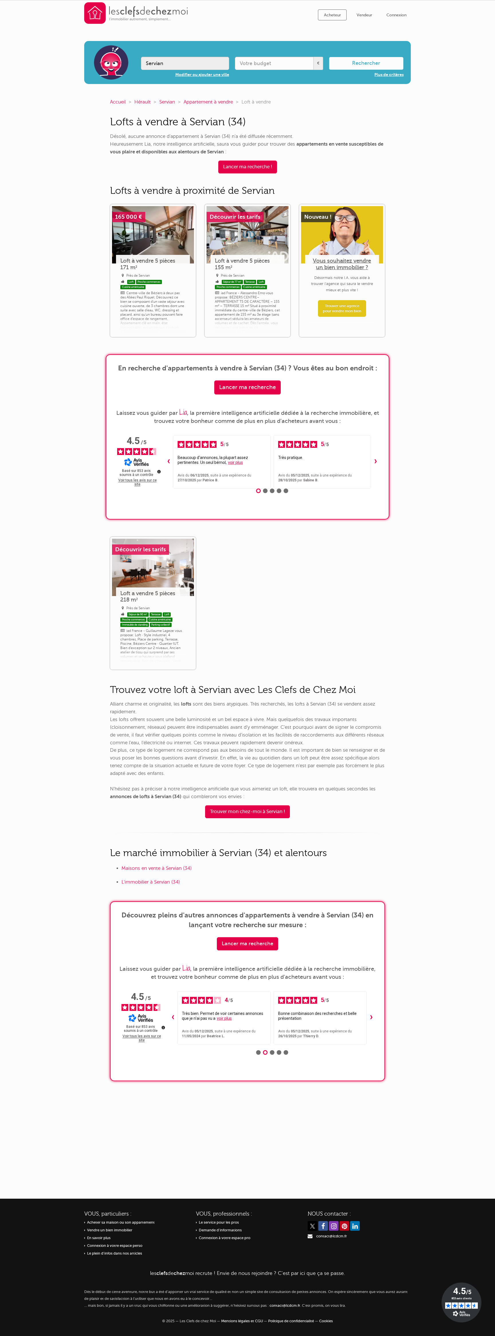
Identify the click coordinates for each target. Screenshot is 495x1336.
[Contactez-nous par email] (310, 1236)
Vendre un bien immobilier (109, 1230)
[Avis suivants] (376, 462)
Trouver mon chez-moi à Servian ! (247, 811)
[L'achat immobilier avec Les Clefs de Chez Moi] (136, 13)
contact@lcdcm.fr (331, 1236)
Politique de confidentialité (291, 1321)
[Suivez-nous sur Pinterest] (344, 1226)
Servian (167, 102)
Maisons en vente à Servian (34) (156, 868)
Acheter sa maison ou (121, 1222)
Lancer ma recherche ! (247, 166)
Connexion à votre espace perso (114, 1246)
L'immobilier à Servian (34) (150, 882)
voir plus (235, 462)
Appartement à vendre (208, 102)
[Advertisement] (247, 1135)
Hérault (142, 102)
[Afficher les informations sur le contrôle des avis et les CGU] (159, 471)
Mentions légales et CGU (242, 1321)
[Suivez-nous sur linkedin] (355, 1226)
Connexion (396, 15)
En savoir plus (99, 1238)
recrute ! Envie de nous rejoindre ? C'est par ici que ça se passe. (247, 1273)
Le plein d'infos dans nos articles (114, 1253)
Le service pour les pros (219, 1222)
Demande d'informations (220, 1230)
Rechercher (366, 63)
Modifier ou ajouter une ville (202, 74)
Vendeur (364, 15)
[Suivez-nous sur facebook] (323, 1226)
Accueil (118, 102)
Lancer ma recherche (247, 387)
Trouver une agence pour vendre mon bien (342, 308)
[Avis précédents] (168, 462)
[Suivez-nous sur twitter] (312, 1226)
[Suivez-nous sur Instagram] (334, 1226)
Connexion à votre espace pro (224, 1238)
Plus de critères (389, 74)
